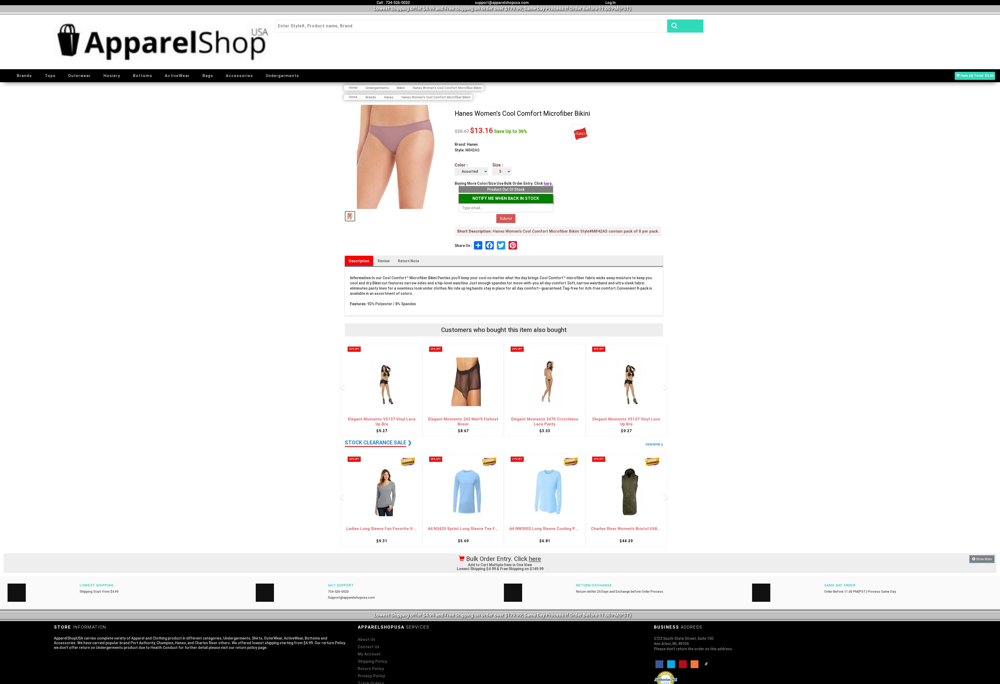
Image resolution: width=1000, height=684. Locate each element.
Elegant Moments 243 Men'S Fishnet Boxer (463, 421)
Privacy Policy (371, 676)
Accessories (239, 75)
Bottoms (142, 75)
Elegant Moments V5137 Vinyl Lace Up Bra (382, 421)
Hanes (472, 144)
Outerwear (79, 75)
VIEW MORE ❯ (654, 444)
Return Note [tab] (408, 261)
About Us (367, 639)
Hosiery (112, 75)
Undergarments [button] (282, 75)
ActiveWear (177, 75)
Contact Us (369, 647)
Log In (610, 3)
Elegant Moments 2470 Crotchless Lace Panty (544, 421)
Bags (208, 75)
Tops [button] (50, 75)
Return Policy (371, 669)
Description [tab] (359, 261)
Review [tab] (384, 261)
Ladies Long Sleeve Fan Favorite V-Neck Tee (381, 529)
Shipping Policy (372, 661)
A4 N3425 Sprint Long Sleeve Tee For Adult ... (463, 529)
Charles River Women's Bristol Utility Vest (626, 529)
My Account (369, 654)
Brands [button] (24, 75)
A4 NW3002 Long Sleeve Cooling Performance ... (544, 529)
